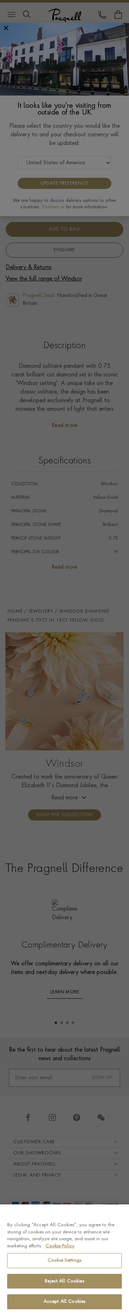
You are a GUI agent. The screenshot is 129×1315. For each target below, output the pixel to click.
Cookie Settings (64, 1260)
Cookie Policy (60, 1246)
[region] (64, 1259)
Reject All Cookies (64, 1281)
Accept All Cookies (64, 1301)
